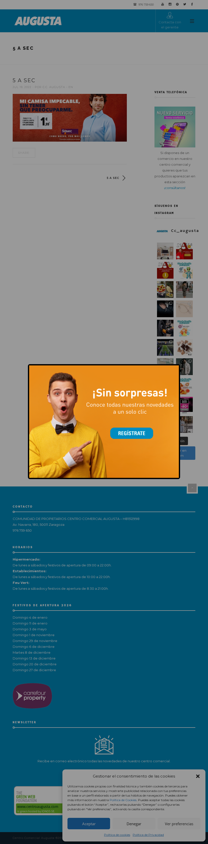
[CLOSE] (182, 362)
